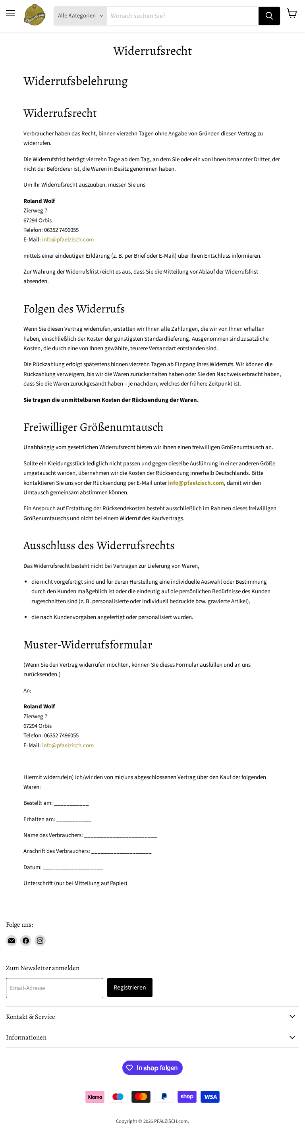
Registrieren (130, 987)
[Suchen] (269, 16)
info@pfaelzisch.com (68, 239)
